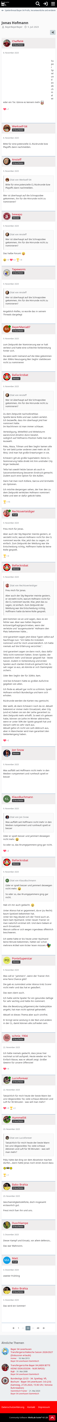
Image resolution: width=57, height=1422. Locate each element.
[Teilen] (52, 32)
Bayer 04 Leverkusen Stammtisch (25, 1361)
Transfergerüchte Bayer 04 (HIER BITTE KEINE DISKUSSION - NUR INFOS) (30, 1367)
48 (38, 1328)
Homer (14, 1358)
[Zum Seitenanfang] (52, 1417)
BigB (13, 1371)
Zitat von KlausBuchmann (23, 880)
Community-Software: (28, 1417)
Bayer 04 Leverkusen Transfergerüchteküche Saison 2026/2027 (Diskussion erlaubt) (32, 1352)
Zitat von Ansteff (18, 234)
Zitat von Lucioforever (21, 1137)
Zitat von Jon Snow (19, 817)
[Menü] (53, 4)
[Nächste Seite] (43, 1328)
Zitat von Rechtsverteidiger (23, 585)
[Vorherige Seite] (13, 1328)
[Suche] (38, 4)
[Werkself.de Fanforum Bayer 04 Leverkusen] (5, 4)
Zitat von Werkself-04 (20, 179)
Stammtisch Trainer (19, 1391)
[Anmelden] (45, 4)
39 (28, 1328)
